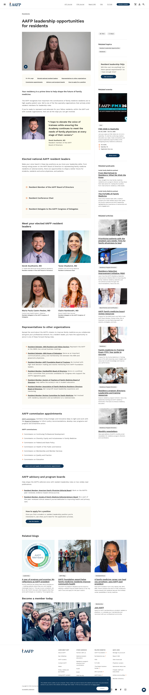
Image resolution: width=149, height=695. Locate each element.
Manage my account (119, 652)
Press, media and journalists (63, 670)
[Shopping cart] (135, 4)
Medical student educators (81, 657)
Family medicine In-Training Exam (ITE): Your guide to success (111, 352)
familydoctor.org (99, 656)
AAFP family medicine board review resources (111, 312)
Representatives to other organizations (74, 78)
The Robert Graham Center (101, 667)
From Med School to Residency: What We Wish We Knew (112, 175)
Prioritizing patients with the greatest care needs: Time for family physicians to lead (112, 240)
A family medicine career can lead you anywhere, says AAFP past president (110, 581)
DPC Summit (98, 671)
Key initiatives (62, 656)
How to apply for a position (77, 82)
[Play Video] (26, 67)
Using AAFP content (64, 675)
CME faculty (80, 675)
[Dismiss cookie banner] (107, 680)
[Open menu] (4, 4)
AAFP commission (28, 419)
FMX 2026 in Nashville (108, 129)
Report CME (92, 4)
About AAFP (62, 652)
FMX (101, 4)
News (60, 666)
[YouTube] (116, 689)
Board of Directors (32, 421)
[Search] (143, 4)
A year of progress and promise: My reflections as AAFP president (38, 580)
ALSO (78, 668)
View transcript (117, 659)
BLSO (78, 672)
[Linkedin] (125, 689)
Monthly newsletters (107, 431)
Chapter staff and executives (118, 670)
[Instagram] (111, 689)
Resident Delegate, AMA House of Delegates (45, 353)
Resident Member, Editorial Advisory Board (51, 497)
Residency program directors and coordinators (82, 663)
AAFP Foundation (100, 652)
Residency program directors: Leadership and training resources (112, 393)
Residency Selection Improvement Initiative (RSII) (111, 272)
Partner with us (81, 652)
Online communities (119, 675)
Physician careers (118, 663)
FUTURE (109, 4)
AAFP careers (62, 659)
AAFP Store (98, 675)
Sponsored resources (119, 666)
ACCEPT (102, 688)
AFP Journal (68, 4)
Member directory (118, 678)
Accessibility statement (28, 689)
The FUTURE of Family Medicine (108, 195)
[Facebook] (120, 689)
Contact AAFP (62, 663)
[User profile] (139, 4)
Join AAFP (99, 608)
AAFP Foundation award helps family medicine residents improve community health (74, 581)
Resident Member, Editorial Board (47, 490)
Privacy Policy (96, 684)
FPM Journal (80, 4)
